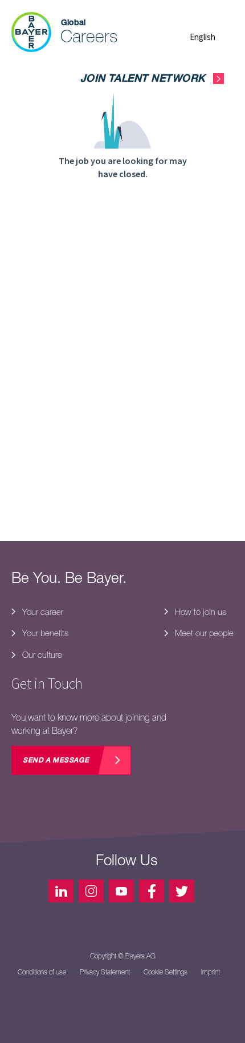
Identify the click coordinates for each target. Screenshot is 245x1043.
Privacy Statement (105, 972)
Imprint (210, 972)
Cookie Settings (165, 972)
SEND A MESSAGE (56, 760)
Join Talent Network (142, 79)
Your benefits (44, 633)
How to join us (199, 612)
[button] (212, 37)
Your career (41, 612)
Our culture (41, 655)
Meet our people (203, 633)
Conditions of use (42, 972)
